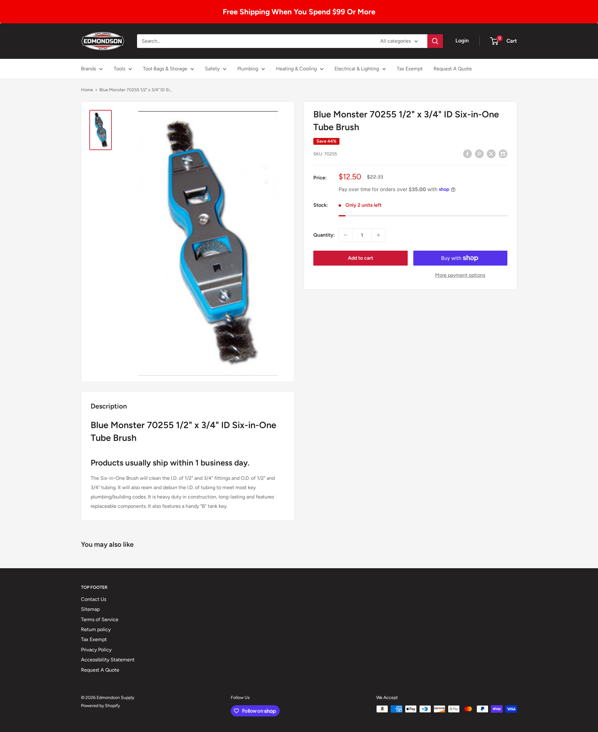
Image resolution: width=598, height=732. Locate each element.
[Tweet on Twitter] (491, 153)
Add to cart (360, 258)
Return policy (96, 629)
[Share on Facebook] (467, 153)
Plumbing (247, 69)
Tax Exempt (410, 69)
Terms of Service (99, 619)
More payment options (460, 275)
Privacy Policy (96, 650)
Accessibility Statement (108, 660)
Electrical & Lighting (357, 69)
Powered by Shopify (100, 705)
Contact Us (93, 599)
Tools (119, 69)
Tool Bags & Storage (165, 69)
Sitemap (90, 609)
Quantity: (324, 235)
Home (87, 89)
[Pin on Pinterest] (479, 153)
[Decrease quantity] (345, 235)
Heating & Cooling (296, 69)
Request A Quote (453, 69)
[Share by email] (503, 153)
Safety (212, 69)
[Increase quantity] (378, 235)
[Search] (435, 41)
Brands (88, 69)
